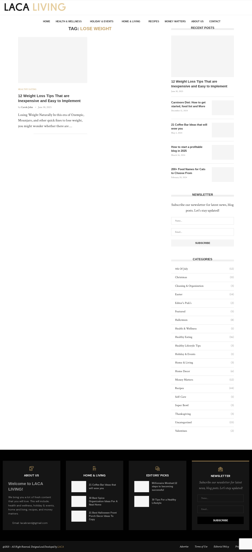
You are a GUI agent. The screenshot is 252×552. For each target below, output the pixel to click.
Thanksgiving (204, 414)
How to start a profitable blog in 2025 (186, 148)
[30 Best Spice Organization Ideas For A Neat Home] (78, 501)
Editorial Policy (221, 546)
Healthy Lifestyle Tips (204, 346)
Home (46, 21)
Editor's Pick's (204, 303)
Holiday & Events (101, 21)
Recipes (154, 21)
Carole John (27, 107)
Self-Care (204, 397)
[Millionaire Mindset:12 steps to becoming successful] (141, 486)
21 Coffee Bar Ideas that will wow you (189, 126)
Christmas (204, 277)
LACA (61, 547)
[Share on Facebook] (19, 134)
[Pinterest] (241, 21)
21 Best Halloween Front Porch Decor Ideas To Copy (103, 516)
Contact (214, 21)
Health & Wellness (69, 21)
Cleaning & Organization (204, 286)
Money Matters (175, 21)
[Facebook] (233, 21)
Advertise (184, 546)
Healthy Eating (204, 337)
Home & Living (131, 21)
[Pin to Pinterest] (27, 134)
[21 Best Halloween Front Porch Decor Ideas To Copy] (78, 516)
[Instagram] (237, 21)
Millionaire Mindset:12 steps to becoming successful (164, 486)
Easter (204, 294)
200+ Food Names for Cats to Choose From (188, 171)
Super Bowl (204, 405)
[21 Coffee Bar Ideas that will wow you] (223, 130)
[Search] (246, 21)
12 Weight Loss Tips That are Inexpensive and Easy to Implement (199, 84)
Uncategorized (204, 422)
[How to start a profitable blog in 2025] (223, 152)
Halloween (204, 320)
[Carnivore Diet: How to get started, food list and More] (223, 107)
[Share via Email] (31, 134)
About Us (197, 21)
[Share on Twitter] (23, 134)
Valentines (204, 431)
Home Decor (204, 371)
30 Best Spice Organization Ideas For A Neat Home (103, 501)
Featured (204, 311)
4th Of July (204, 269)
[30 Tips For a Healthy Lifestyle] (141, 501)
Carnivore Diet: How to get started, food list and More (188, 104)
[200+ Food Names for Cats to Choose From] (223, 174)
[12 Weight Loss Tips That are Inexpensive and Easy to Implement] (52, 60)
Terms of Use (201, 546)
